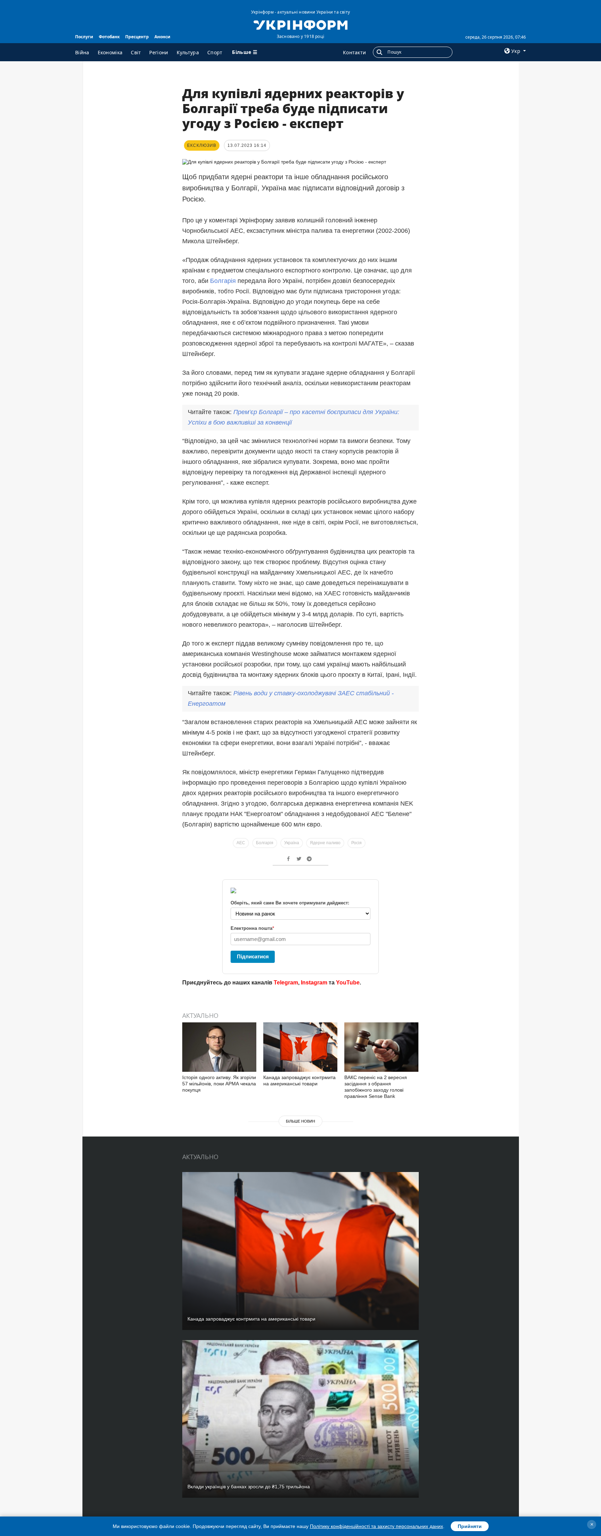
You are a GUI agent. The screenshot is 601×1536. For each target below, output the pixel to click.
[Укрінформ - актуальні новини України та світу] (300, 24)
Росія (356, 842)
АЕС (241, 842)
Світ (136, 52)
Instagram (314, 982)
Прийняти (470, 1526)
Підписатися (253, 956)
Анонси (162, 37)
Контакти (354, 52)
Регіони (158, 52)
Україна (291, 842)
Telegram (286, 982)
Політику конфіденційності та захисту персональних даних (376, 1526)
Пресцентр (137, 37)
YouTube (348, 982)
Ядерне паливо (325, 842)
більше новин (300, 1121)
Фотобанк (109, 37)
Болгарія (223, 280)
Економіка (110, 52)
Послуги (84, 37)
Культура (188, 52)
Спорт (215, 52)
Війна (82, 52)
